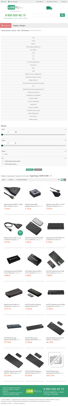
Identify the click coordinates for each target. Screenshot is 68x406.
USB (33, 37)
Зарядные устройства (33, 92)
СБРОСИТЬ (38, 169)
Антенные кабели (33, 98)
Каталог (7, 25)
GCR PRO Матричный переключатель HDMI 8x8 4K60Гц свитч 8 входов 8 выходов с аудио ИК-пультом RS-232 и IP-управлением (55, 372)
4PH (33, 86)
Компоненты (33, 104)
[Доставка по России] (49, 8)
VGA (33, 59)
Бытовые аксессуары (33, 101)
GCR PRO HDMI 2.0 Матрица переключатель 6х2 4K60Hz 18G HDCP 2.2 (34, 372)
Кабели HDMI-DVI (33, 80)
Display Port (33, 65)
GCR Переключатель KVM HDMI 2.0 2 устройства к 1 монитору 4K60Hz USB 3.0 (13, 272)
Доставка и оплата (52, 1)
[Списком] (65, 179)
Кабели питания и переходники (33, 74)
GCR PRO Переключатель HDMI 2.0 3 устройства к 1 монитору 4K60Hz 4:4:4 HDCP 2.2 (34, 238)
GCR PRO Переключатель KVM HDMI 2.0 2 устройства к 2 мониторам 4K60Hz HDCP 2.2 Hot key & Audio (55, 338)
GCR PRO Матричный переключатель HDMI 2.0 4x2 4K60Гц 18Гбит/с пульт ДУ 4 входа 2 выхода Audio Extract (33, 338)
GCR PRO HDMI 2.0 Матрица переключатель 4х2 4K (33, 305)
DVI (33, 56)
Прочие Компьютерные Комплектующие (33, 83)
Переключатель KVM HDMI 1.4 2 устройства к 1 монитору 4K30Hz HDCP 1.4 (55, 238)
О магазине (39, 1)
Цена (3, 179)
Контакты (64, 1)
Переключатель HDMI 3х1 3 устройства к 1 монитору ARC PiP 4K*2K (13, 305)
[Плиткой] (62, 179)
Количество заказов (22, 179)
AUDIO (33, 40)
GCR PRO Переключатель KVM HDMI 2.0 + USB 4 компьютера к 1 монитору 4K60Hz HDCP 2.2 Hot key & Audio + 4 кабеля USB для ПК (13, 372)
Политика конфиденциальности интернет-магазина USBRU (12, 393)
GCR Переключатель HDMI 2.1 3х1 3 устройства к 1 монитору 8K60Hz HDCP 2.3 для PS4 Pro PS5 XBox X (34, 272)
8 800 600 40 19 (15, 15)
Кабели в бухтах (33, 119)
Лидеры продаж (19, 25)
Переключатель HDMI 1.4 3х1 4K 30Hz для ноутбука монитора (55, 205)
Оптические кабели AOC (33, 62)
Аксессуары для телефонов (33, 95)
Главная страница (6, 30)
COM (33, 71)
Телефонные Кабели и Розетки (33, 77)
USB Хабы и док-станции (33, 110)
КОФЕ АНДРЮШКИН (33, 113)
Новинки (11, 179)
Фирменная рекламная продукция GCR (33, 89)
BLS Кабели (33, 50)
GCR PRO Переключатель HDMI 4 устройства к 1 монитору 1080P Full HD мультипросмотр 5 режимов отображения (55, 305)
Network (33, 43)
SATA (33, 68)
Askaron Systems (19, 403)
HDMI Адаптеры (25, 30)
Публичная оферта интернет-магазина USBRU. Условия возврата (12, 389)
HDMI (18, 30)
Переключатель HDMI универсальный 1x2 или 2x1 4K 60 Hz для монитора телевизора (34, 205)
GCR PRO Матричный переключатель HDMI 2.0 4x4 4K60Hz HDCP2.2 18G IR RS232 (13, 338)
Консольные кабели (33, 107)
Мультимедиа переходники (33, 47)
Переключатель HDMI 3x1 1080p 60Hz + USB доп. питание (13, 205)
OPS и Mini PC (33, 116)
